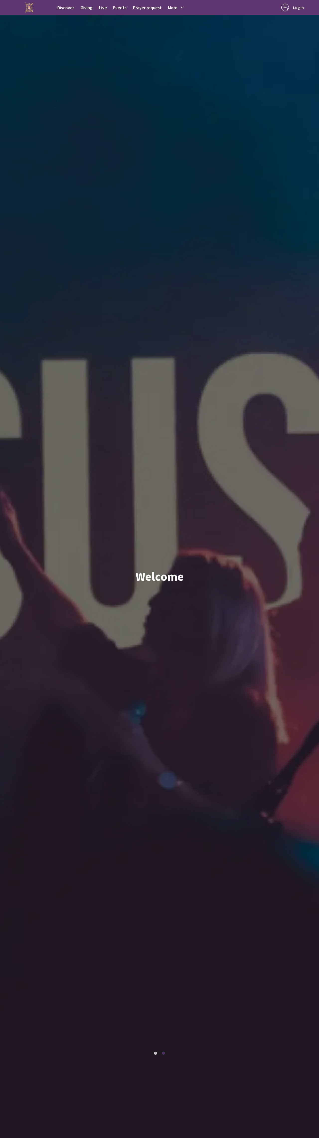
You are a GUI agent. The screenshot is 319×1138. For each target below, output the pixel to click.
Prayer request (147, 7)
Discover (65, 7)
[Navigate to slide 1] (156, 1053)
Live (103, 7)
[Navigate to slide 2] (163, 1053)
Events (120, 7)
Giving (86, 7)
